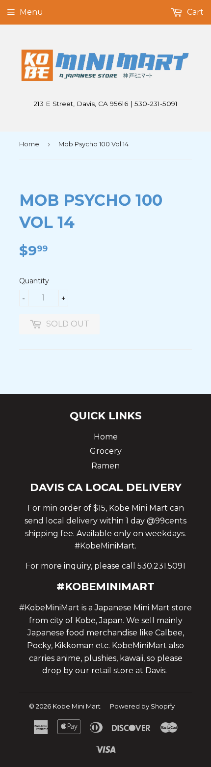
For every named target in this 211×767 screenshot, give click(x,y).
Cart (194, 12)
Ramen (105, 465)
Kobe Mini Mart (77, 706)
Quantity (34, 280)
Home (29, 144)
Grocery (106, 451)
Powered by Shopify (142, 706)
